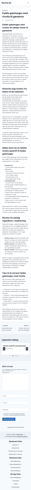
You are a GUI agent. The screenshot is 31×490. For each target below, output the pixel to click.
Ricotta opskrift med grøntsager (14, 346)
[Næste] (27, 348)
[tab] (12, 355)
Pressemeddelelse (15, 477)
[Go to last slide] (4, 348)
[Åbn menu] (28, 3)
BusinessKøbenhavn (15, 464)
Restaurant (15, 445)
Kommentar (6, 372)
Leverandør (15, 480)
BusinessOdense (15, 467)
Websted (5, 409)
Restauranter (15, 448)
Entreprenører (15, 487)
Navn (5, 396)
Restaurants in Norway (15, 454)
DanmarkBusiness (15, 461)
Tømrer (15, 484)
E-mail (5, 402)
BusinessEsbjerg (15, 470)
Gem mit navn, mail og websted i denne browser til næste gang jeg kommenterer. (14, 414)
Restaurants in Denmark (15, 451)
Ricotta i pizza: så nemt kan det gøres (23, 328)
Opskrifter (5, 10)
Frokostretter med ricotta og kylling (7, 328)
